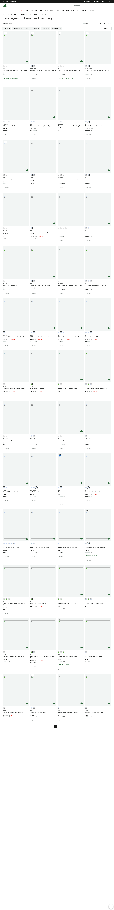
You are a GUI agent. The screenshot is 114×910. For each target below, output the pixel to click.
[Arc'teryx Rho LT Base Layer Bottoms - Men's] (98, 642)
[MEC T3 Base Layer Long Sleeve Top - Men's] (43, 270)
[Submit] (92, 5)
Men (67, 10)
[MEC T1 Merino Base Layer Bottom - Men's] (71, 479)
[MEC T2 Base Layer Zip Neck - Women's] (16, 164)
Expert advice (96, 1)
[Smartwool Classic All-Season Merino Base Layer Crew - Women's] (16, 218)
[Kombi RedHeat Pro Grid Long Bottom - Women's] (71, 697)
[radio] (4, 66)
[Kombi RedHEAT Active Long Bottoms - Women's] (71, 374)
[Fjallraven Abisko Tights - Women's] (43, 477)
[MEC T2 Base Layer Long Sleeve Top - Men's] (98, 589)
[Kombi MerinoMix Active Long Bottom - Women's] (16, 642)
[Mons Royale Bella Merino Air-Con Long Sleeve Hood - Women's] (43, 55)
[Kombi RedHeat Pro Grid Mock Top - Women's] (16, 697)
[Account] (110, 5)
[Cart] (106, 5)
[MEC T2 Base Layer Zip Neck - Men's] (43, 697)
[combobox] (88, 5)
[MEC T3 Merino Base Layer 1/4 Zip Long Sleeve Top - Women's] (43, 218)
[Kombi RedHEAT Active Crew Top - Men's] (16, 477)
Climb (41, 10)
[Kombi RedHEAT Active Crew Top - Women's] (71, 533)
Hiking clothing (36, 14)
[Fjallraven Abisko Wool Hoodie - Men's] (16, 111)
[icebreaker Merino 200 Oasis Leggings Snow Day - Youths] (16, 322)
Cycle (46, 10)
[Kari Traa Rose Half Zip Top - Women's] (16, 425)
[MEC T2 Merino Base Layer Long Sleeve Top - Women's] (43, 111)
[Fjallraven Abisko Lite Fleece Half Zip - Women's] (71, 217)
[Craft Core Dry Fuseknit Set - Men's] (43, 374)
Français (110, 1)
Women (73, 10)
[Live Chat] (111, 906)
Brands (92, 10)
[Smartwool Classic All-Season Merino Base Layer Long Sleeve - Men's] (71, 112)
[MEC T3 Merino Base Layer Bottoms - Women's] (98, 270)
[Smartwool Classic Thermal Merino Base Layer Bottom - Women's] (43, 165)
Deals (21, 10)
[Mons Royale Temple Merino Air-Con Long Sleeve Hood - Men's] (98, 55)
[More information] (18, 78)
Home (4, 14)
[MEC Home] (7, 5)
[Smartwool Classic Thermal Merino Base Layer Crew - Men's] (71, 270)
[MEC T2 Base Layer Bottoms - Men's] (16, 533)
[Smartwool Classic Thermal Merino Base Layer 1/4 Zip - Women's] (16, 589)
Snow (62, 10)
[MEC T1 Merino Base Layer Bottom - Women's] (98, 535)
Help (103, 1)
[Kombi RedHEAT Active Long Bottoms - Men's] (43, 533)
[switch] (87, 23)
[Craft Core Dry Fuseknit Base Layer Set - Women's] (16, 374)
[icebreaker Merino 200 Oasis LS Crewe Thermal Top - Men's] (71, 164)
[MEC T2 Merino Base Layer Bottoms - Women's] (98, 111)
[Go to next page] (62, 726)
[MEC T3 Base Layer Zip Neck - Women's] (98, 164)
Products (9, 14)
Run (36, 10)
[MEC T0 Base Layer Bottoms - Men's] (71, 425)
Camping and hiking (18, 14)
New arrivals (85, 10)
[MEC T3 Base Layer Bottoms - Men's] (98, 217)
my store (94, 23)
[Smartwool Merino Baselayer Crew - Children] (16, 270)
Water (51, 10)
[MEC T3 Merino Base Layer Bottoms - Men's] (98, 322)
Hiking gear (28, 14)
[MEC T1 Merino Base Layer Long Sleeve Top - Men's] (71, 57)
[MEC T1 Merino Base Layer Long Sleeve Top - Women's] (16, 57)
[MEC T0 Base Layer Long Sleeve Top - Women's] (98, 374)
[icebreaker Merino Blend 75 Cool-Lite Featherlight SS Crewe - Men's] (43, 642)
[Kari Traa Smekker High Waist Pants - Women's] (98, 425)
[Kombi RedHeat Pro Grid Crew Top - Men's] (98, 697)
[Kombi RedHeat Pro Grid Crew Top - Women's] (71, 589)
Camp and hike (29, 10)
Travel (57, 10)
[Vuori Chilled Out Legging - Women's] (43, 589)
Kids (78, 10)
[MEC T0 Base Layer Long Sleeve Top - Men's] (98, 477)
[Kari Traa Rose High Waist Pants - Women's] (43, 425)
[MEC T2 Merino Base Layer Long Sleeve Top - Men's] (71, 322)
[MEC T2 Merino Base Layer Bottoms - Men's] (71, 644)
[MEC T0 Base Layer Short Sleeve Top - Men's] (43, 322)
